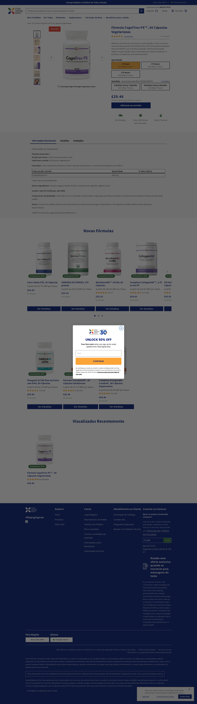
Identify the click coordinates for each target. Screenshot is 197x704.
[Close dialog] (121, 328)
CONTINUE (98, 361)
